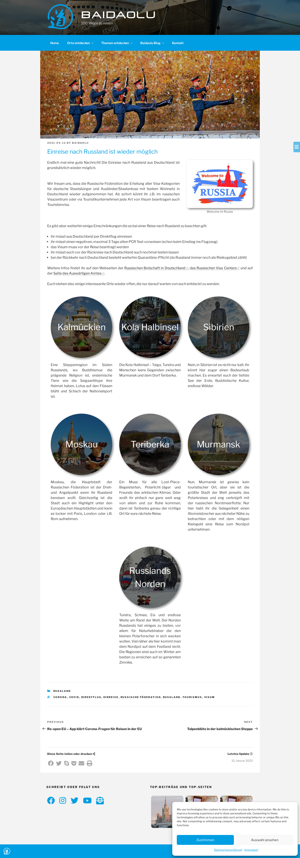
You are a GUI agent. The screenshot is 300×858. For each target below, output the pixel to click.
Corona (60, 697)
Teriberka (150, 444)
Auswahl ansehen (264, 840)
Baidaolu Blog (150, 43)
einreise (111, 697)
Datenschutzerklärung (228, 849)
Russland (62, 691)
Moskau (81, 444)
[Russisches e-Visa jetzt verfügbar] (167, 812)
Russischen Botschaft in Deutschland (154, 268)
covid (74, 697)
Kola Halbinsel (150, 327)
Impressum (251, 849)
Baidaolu (119, 15)
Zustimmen (205, 840)
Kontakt (178, 43)
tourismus (192, 697)
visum (209, 697)
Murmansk (218, 444)
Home (54, 43)
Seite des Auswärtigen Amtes (77, 273)
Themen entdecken (115, 43)
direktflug (91, 697)
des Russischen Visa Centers (213, 268)
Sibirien (218, 327)
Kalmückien (82, 327)
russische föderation (141, 697)
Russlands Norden (150, 577)
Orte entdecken (78, 43)
